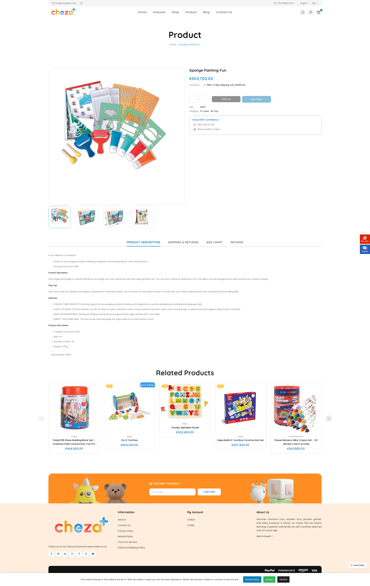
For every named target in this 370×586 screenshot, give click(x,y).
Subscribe (209, 491)
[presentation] (41, 418)
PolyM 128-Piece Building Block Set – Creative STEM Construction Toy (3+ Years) (74, 442)
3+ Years (204, 111)
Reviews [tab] (237, 242)
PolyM (74, 436)
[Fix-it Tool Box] (129, 408)
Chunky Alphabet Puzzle (185, 427)
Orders (191, 519)
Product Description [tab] (143, 242)
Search (122, 519)
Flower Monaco (296, 436)
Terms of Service (127, 542)
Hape (129, 436)
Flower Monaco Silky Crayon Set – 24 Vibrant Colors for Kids (296, 442)
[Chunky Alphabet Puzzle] (185, 401)
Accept (269, 579)
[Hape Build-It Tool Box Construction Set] (240, 408)
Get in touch (264, 536)
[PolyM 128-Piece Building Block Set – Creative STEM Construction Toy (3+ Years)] (74, 408)
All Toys (214, 111)
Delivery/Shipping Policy (131, 547)
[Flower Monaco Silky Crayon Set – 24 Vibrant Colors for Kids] (296, 408)
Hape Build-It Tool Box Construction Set (240, 440)
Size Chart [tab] (214, 242)
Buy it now (256, 99)
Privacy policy (252, 579)
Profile (190, 525)
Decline (283, 579)
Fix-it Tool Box (129, 440)
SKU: (191, 107)
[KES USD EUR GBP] (315, 3)
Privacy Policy (125, 531)
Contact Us (124, 525)
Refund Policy (125, 536)
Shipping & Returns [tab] (183, 242)
